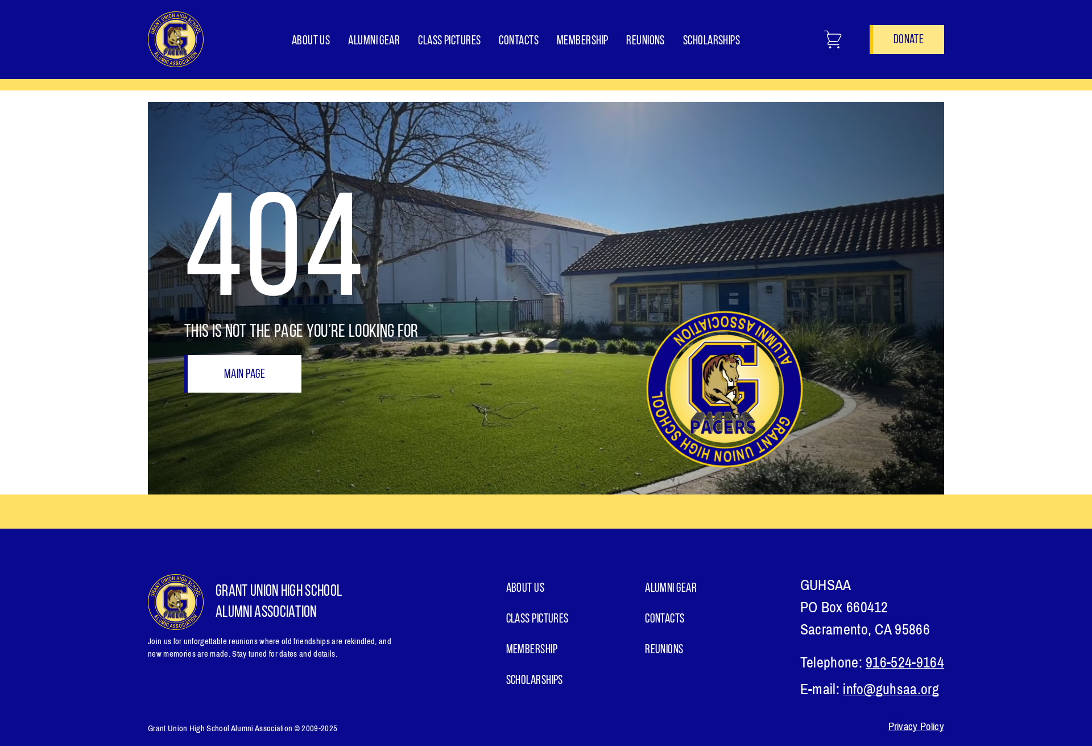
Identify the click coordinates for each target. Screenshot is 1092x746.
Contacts (519, 41)
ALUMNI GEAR (374, 41)
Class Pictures (449, 41)
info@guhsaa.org (891, 689)
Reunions (645, 41)
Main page (244, 374)
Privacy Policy (916, 727)
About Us (311, 41)
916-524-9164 (905, 662)
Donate (909, 40)
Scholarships (711, 41)
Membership (582, 41)
